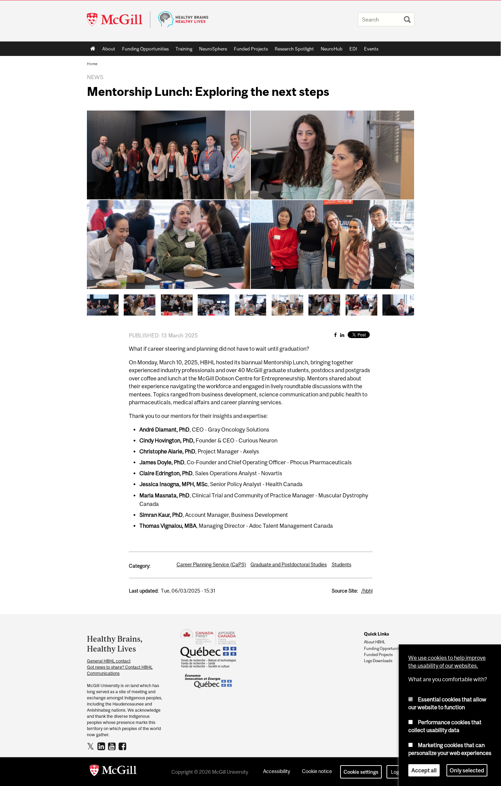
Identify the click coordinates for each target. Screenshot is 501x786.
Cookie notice (317, 771)
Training (184, 49)
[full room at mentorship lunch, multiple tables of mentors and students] (213, 304)
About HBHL (374, 642)
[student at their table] (139, 304)
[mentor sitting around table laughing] (103, 304)
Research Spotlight (294, 49)
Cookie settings (361, 772)
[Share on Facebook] (335, 335)
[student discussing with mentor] (324, 304)
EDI (353, 49)
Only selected (467, 770)
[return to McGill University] (113, 771)
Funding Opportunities (145, 49)
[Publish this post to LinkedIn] (342, 335)
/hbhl (367, 591)
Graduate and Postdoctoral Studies (288, 564)
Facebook (123, 746)
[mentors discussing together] (287, 304)
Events (371, 49)
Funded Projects (251, 49)
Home (93, 49)
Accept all (424, 770)
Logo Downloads (378, 661)
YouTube (112, 746)
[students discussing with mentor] (251, 304)
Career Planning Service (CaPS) (211, 564)
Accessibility (276, 771)
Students (341, 564)
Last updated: (143, 591)
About (108, 49)
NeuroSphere (213, 49)
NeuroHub (332, 49)
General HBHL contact (109, 661)
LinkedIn (102, 746)
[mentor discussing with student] (361, 304)
